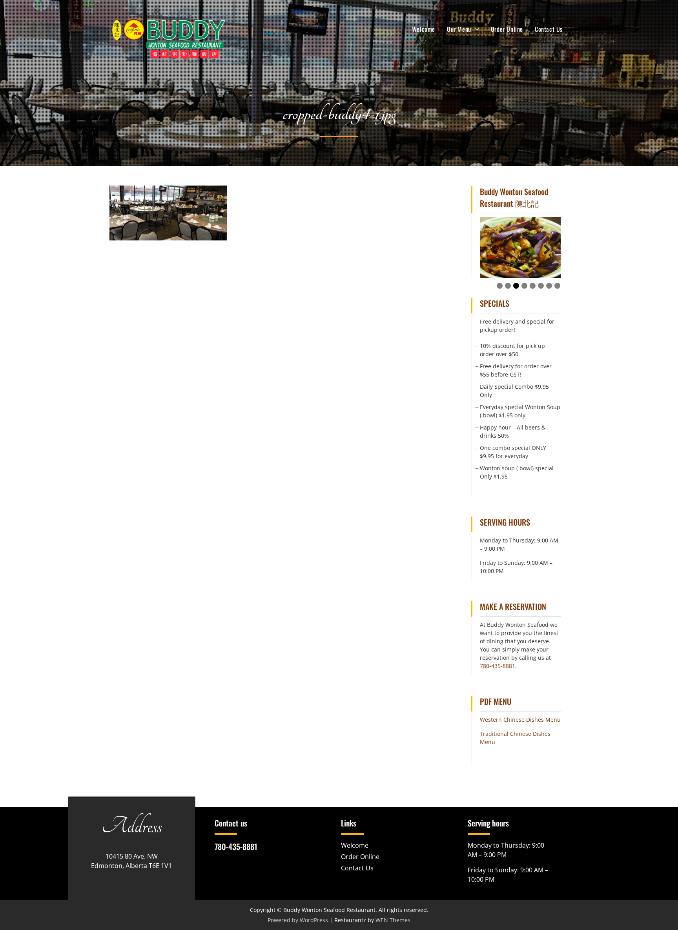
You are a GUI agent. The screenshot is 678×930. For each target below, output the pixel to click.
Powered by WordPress (298, 920)
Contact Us (549, 29)
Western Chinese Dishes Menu (520, 719)
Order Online (507, 29)
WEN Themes (392, 920)
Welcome (423, 29)
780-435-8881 (497, 666)
